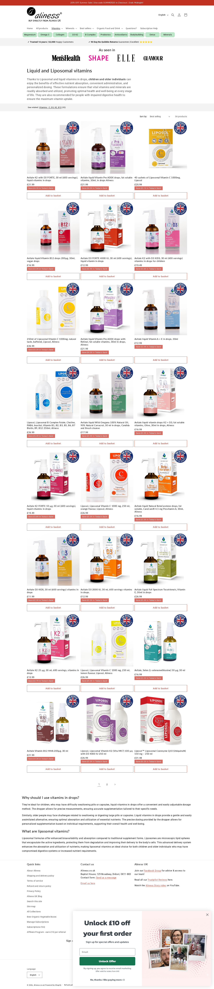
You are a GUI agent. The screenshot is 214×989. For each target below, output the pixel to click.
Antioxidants (121, 34)
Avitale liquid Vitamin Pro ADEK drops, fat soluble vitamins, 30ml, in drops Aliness (106, 179)
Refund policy (69, 985)
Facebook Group (152, 870)
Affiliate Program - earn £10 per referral (46, 932)
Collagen (60, 34)
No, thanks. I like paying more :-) (107, 979)
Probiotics (106, 34)
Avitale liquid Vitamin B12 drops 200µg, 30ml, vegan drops (51, 259)
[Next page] (115, 784)
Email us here (88, 883)
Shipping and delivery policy (40, 876)
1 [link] (99, 784)
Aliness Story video (156, 885)
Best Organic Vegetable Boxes (41, 917)
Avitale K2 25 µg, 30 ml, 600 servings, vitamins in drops (53, 671)
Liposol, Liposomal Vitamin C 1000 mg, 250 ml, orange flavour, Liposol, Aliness (105, 507)
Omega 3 (45, 34)
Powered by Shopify (53, 985)
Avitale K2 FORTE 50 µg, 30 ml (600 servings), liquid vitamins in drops (51, 507)
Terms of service (35, 881)
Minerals (167, 34)
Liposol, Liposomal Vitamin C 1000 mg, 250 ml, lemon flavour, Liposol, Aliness (105, 671)
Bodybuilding (136, 34)
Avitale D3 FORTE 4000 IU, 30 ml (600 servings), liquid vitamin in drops (106, 259)
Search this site (34, 901)
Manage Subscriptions (38, 922)
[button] (57, 28)
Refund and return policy (39, 886)
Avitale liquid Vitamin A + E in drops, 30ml (156, 339)
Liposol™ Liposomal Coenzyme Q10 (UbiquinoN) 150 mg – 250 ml (160, 752)
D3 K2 (75, 34)
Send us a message (106, 877)
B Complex (90, 34)
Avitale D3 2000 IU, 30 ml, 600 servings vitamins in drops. (106, 591)
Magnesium (30, 34)
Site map (31, 906)
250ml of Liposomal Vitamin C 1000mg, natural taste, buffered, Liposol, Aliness (51, 340)
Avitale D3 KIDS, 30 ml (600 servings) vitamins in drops (52, 591)
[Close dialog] (207, 914)
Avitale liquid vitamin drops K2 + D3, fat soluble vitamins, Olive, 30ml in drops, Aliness (159, 424)
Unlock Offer (107, 961)
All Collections (34, 911)
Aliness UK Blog (34, 896)
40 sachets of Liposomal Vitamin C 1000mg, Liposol (158, 179)
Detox (152, 34)
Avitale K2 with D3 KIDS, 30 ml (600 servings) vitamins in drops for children (159, 259)
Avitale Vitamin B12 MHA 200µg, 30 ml (47, 751)
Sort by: (143, 116)
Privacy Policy (34, 891)
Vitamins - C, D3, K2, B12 (50, 107)
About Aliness (33, 870)
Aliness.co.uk (39, 985)
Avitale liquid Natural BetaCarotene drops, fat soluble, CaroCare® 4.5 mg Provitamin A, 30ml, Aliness (159, 509)
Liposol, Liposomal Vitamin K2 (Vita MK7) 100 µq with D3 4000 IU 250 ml (106, 752)
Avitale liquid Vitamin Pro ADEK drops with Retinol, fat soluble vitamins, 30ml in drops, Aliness (103, 342)
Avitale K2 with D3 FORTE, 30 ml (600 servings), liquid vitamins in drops (52, 179)
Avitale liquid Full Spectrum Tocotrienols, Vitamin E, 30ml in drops (160, 591)
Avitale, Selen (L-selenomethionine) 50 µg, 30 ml (160, 670)
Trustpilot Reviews (157, 879)
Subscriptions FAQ (36, 927)
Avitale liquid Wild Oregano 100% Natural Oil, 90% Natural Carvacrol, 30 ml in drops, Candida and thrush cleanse (105, 425)
